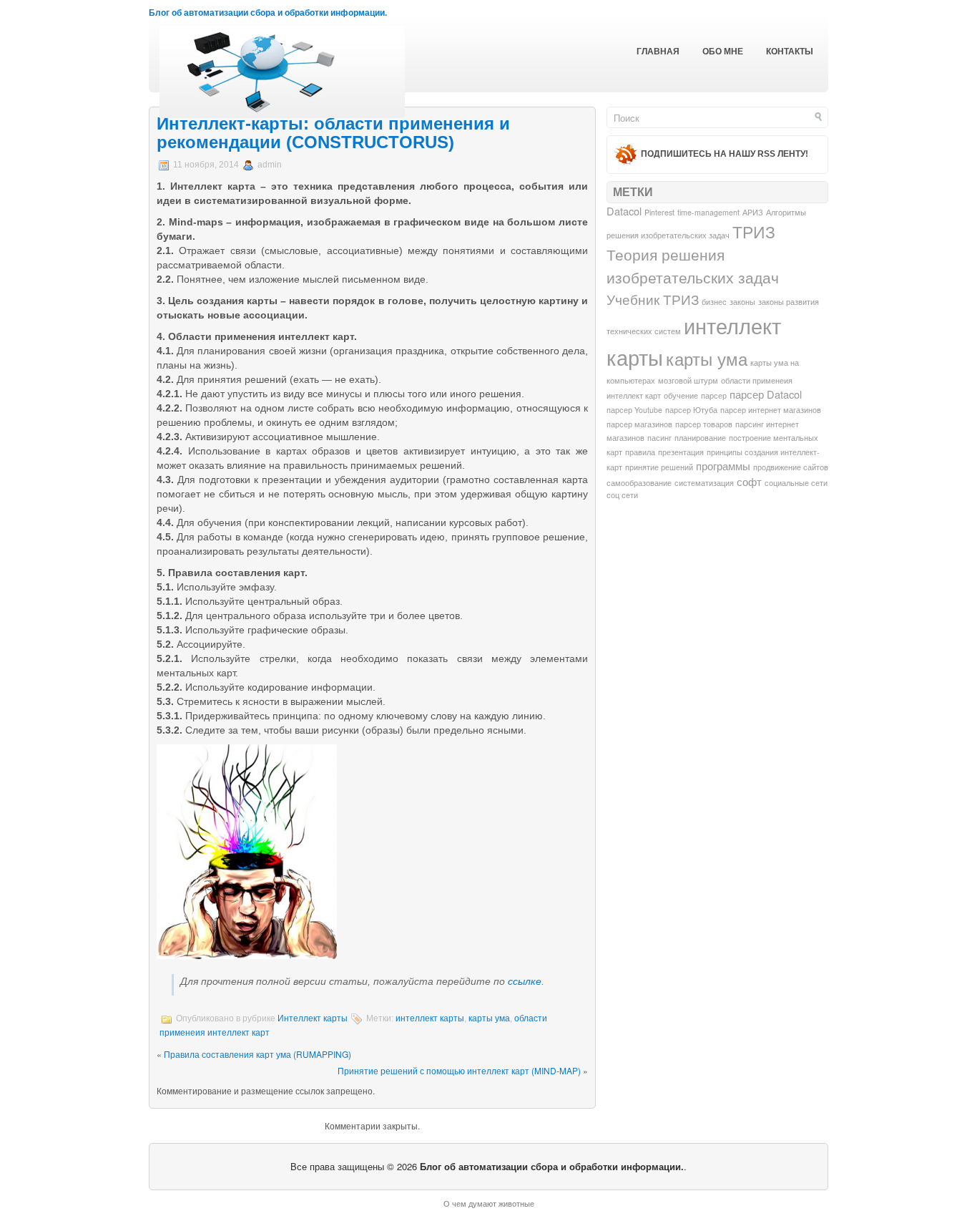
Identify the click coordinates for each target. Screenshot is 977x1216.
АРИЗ (752, 212)
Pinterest (659, 212)
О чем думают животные (488, 1203)
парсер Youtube (634, 409)
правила (640, 452)
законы (742, 301)
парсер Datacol (766, 394)
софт (749, 481)
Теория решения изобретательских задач (693, 265)
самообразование (639, 482)
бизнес (714, 301)
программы (723, 465)
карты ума (489, 1018)
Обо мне (722, 52)
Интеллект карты (313, 1018)
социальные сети (796, 482)
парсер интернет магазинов (770, 409)
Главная (658, 52)
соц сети (622, 495)
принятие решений (659, 467)
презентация (681, 452)
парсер (714, 395)
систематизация (704, 482)
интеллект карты (430, 1018)
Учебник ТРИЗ (653, 299)
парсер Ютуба (691, 409)
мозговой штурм (688, 380)
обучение (681, 395)
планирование (700, 437)
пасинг (659, 437)
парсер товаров (703, 424)
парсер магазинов (639, 424)
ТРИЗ (753, 231)
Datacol (624, 210)
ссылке (524, 981)
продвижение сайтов (790, 467)
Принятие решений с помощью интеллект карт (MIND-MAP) (459, 1070)
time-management (708, 212)
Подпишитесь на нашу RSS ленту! (724, 154)
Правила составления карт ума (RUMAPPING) (257, 1054)
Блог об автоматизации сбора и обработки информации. (268, 12)
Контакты (789, 52)
